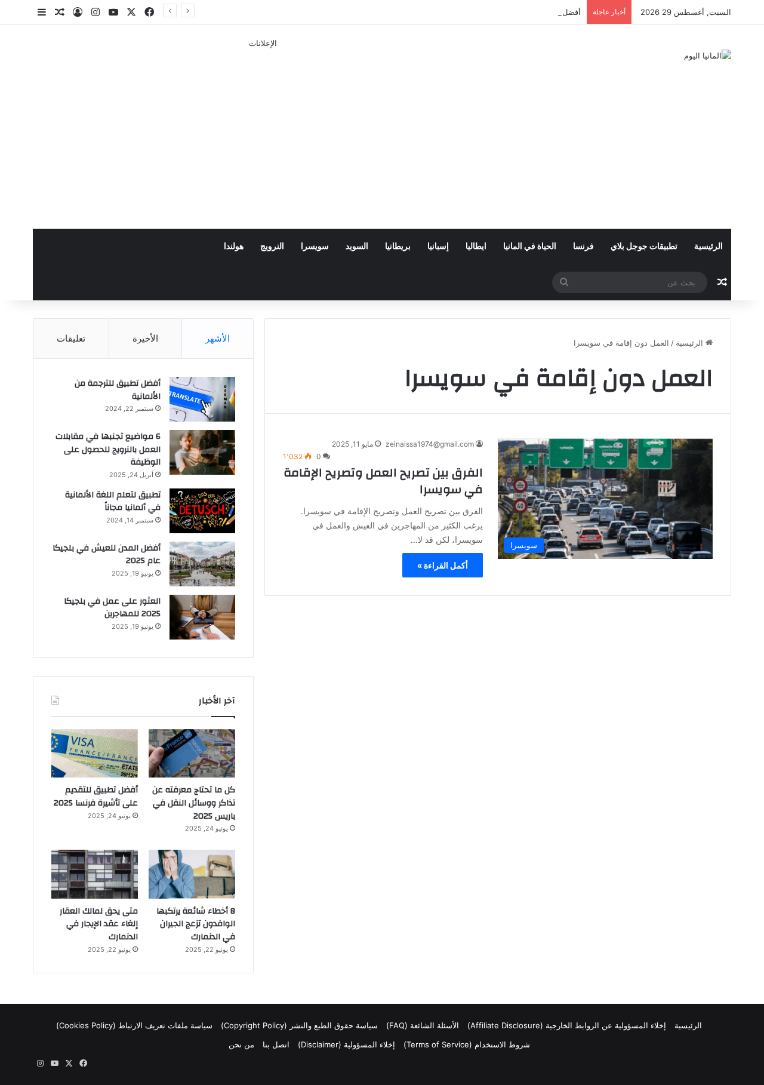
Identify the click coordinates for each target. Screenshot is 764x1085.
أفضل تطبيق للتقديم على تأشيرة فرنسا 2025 (505, 12)
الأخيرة (145, 338)
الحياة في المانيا (529, 246)
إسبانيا (438, 246)
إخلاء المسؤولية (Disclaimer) (346, 1044)
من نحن (241, 1044)
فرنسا (583, 246)
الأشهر (217, 338)
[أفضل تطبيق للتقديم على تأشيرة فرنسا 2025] (94, 753)
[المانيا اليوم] (707, 55)
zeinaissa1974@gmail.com (430, 443)
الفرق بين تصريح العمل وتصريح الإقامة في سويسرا (383, 481)
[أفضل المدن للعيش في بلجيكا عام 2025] (202, 564)
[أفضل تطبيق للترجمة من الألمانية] (202, 399)
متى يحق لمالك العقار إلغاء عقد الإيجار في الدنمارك (99, 924)
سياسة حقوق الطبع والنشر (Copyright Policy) (299, 1025)
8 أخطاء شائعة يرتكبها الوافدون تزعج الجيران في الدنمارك (195, 924)
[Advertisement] (262, 133)
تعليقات (71, 338)
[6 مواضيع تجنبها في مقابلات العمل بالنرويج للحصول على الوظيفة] (202, 452)
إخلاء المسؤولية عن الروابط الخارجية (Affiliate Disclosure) (566, 1025)
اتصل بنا (276, 1044)
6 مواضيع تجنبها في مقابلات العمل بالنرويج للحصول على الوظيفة (108, 449)
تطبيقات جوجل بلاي (644, 246)
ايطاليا (476, 246)
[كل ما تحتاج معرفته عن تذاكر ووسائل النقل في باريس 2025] (192, 753)
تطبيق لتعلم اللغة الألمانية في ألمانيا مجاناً (113, 501)
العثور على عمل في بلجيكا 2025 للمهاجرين (112, 608)
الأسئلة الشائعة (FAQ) (422, 1025)
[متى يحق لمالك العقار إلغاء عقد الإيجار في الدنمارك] (94, 874)
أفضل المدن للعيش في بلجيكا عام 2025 (107, 554)
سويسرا (315, 246)
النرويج (272, 246)
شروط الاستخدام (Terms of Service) (466, 1044)
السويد (357, 246)
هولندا (234, 246)
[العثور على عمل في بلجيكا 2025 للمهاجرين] (202, 617)
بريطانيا (398, 246)
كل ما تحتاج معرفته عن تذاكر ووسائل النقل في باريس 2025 (193, 802)
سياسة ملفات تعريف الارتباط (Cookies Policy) (134, 1025)
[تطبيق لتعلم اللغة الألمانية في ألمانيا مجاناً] (202, 510)
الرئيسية (708, 246)
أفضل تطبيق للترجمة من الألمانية (118, 390)
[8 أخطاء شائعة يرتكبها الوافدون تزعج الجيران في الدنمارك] (192, 874)
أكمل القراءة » (442, 565)
